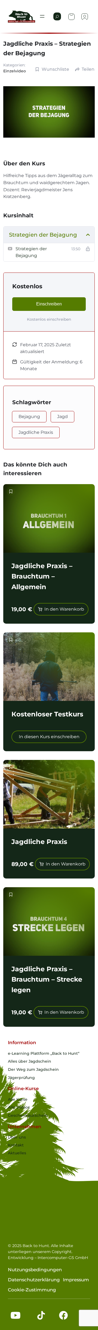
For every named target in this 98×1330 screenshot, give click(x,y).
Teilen (88, 69)
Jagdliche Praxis (36, 432)
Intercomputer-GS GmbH (63, 1257)
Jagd (62, 416)
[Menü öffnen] (42, 16)
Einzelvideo (14, 71)
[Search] (57, 16)
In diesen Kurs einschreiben (49, 736)
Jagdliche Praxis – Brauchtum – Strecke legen (46, 979)
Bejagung (29, 416)
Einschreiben (49, 304)
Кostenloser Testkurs (47, 714)
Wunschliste (55, 69)
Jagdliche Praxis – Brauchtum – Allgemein (41, 576)
